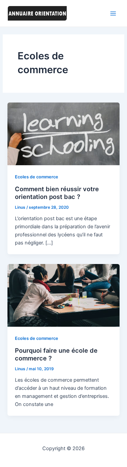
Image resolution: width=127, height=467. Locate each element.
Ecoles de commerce (36, 176)
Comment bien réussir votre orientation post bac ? (57, 193)
